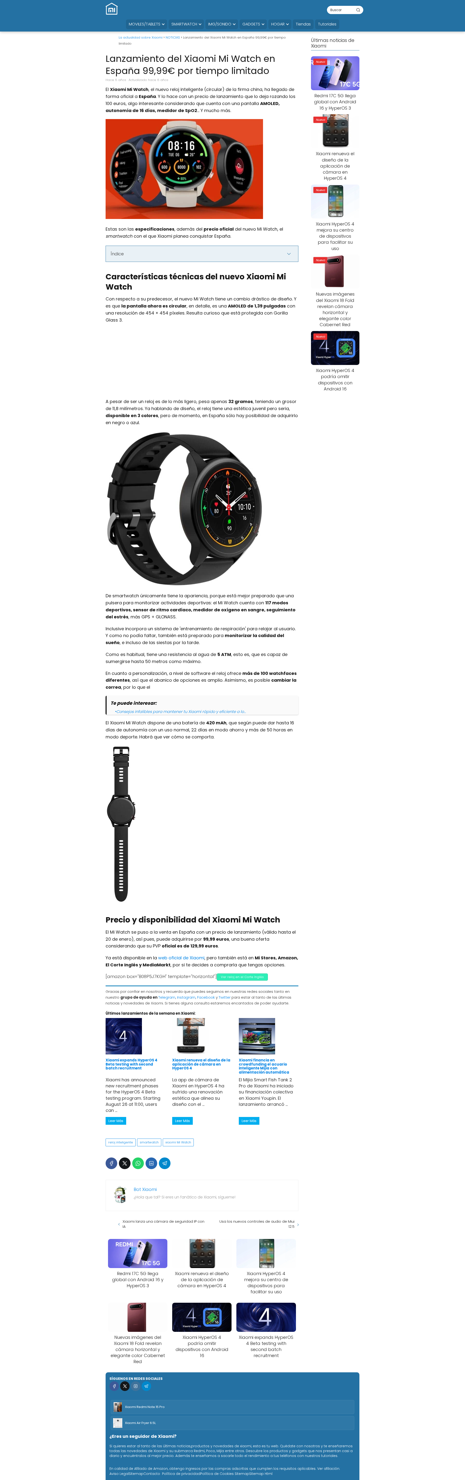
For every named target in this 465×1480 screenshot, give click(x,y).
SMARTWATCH (184, 24)
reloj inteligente (120, 1142)
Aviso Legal (119, 1473)
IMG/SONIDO (219, 24)
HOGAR (278, 24)
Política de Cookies (217, 1473)
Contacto (151, 1473)
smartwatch (149, 1142)
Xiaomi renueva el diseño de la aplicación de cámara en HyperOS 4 (201, 1064)
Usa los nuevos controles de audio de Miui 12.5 (256, 1224)
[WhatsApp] (138, 1163)
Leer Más (115, 1120)
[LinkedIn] (151, 1163)
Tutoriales (327, 24)
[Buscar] (358, 10)
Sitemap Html (260, 1473)
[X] (125, 1163)
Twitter (225, 997)
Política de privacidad (181, 1473)
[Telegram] (164, 1163)
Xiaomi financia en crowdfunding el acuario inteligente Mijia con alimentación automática (264, 1066)
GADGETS (251, 24)
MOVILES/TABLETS (144, 24)
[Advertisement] (202, 362)
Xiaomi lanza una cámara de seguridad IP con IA (163, 1224)
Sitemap (136, 1473)
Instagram (186, 997)
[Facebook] (111, 1163)
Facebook (206, 997)
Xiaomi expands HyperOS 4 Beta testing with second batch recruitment (131, 1064)
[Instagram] (135, 1386)
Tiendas (303, 24)
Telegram (166, 997)
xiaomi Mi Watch (178, 1142)
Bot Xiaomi (145, 1189)
